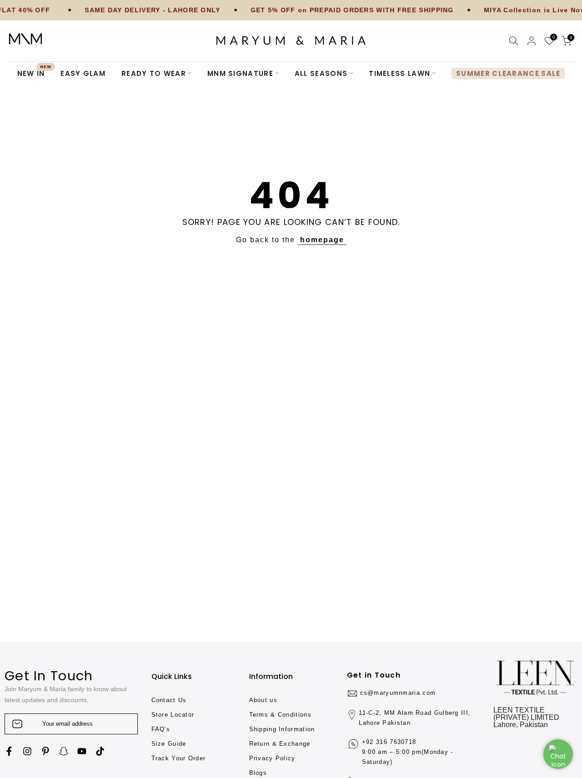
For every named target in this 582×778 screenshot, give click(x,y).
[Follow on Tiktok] (100, 751)
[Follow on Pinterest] (45, 751)
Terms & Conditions (280, 714)
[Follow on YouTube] (81, 751)
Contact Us (169, 700)
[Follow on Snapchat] (63, 751)
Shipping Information (282, 729)
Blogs (258, 772)
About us (263, 700)
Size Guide (168, 743)
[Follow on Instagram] (27, 751)
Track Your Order (178, 758)
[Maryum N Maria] (25, 39)
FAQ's (161, 729)
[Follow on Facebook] (9, 751)
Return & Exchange (280, 743)
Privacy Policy (272, 758)
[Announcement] (132, 10)
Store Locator (173, 714)
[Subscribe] (121, 723)
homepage (322, 240)
